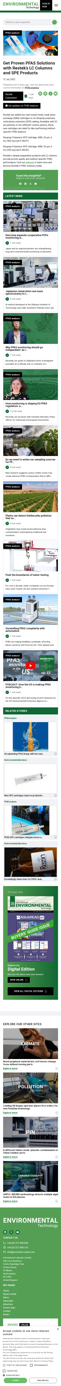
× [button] (58, 1329)
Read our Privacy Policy (43, 1361)
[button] (4, 1365)
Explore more (10, 1068)
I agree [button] (15, 1380)
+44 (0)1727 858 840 (17, 1243)
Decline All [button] (43, 1380)
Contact (7, 1311)
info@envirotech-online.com (21, 1252)
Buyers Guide (9, 1294)
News (6, 1297)
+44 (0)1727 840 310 (17, 1247)
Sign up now (46, 5)
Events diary (9, 1307)
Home (6, 1290)
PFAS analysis (32, 87)
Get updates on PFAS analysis (23, 105)
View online (17, 979)
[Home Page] (21, 5)
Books (6, 1314)
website (30, 162)
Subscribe (8, 1301)
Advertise (8, 1304)
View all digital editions (28, 991)
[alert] (30, 1356)
